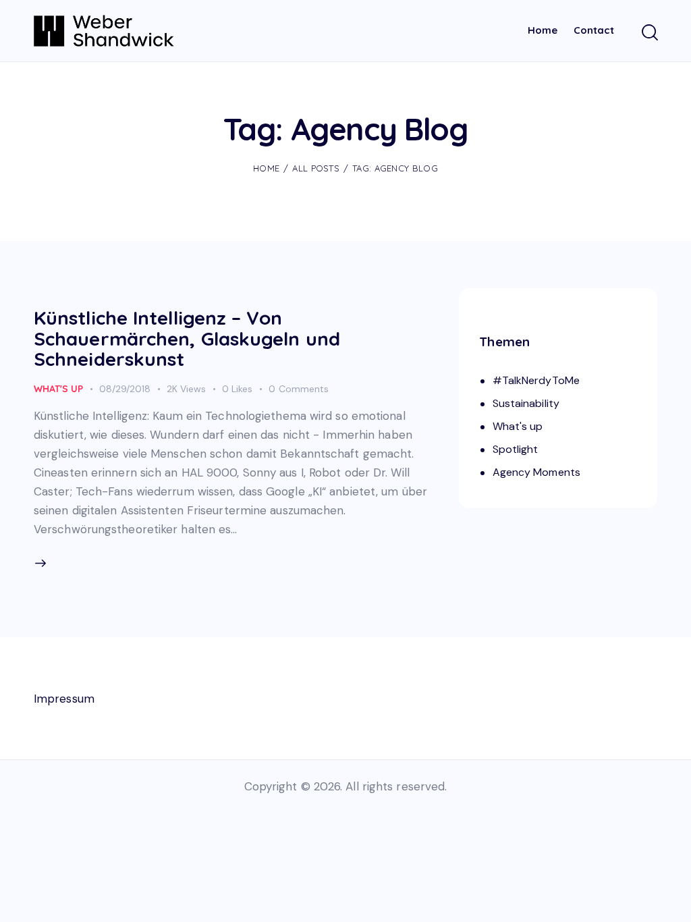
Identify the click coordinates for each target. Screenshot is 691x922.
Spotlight (515, 449)
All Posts (315, 168)
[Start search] (648, 33)
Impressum (64, 698)
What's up (58, 389)
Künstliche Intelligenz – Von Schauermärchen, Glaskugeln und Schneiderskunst (187, 338)
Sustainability (526, 403)
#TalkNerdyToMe (536, 380)
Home (266, 168)
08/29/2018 (124, 389)
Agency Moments (536, 472)
